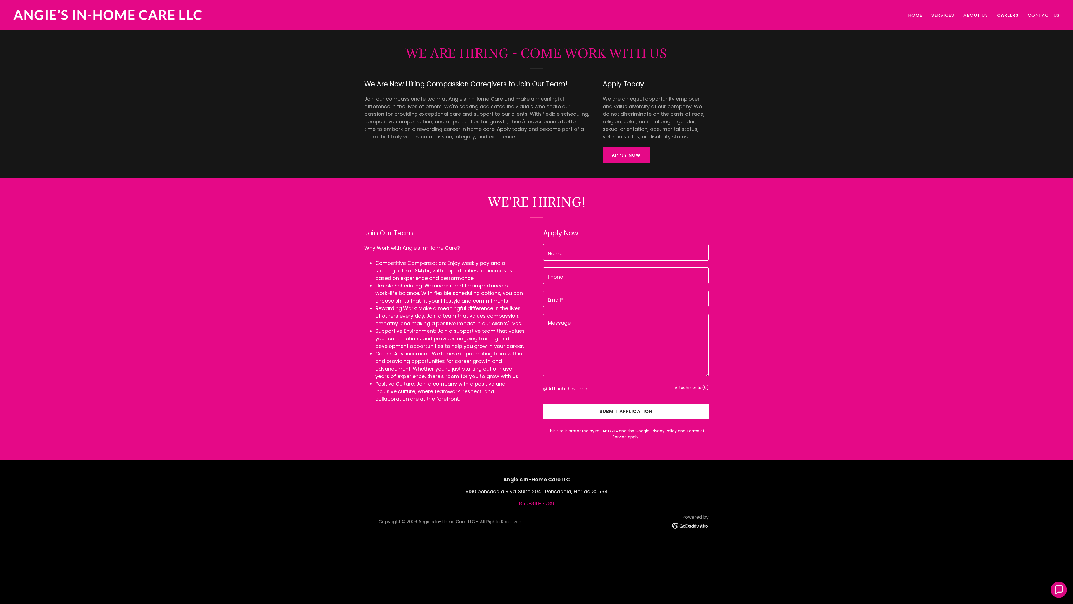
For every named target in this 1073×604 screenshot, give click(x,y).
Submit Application (626, 411)
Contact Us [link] (1044, 15)
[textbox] (626, 252)
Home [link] (915, 15)
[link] (272, 18)
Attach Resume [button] (567, 388)
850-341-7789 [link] (536, 503)
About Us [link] (975, 15)
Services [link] (942, 15)
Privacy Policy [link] (664, 431)
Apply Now (626, 155)
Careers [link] (1008, 15)
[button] (545, 388)
